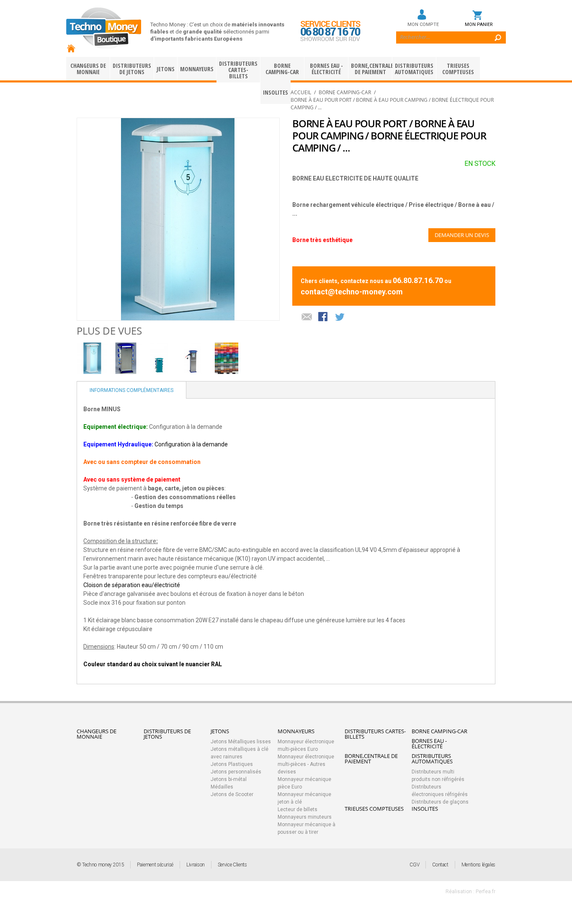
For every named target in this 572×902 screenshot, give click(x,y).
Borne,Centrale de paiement (371, 69)
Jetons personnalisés (236, 772)
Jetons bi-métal (229, 779)
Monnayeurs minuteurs (305, 817)
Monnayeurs (197, 69)
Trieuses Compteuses (458, 69)
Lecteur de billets (297, 809)
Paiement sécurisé (155, 865)
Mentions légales (478, 865)
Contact (440, 865)
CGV (414, 865)
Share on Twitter (340, 317)
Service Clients (232, 865)
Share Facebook (323, 317)
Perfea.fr (485, 891)
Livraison (195, 865)
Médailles (222, 787)
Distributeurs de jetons (132, 69)
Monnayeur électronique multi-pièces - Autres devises (306, 764)
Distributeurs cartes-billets (238, 69)
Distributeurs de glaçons (440, 802)
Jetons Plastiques (232, 764)
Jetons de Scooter (232, 794)
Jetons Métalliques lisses (241, 742)
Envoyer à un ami (306, 317)
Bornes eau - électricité (326, 69)
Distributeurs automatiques (414, 69)
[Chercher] (494, 31)
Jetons (166, 69)
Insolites (425, 808)
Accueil (301, 92)
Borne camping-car (282, 69)
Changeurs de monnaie (88, 69)
